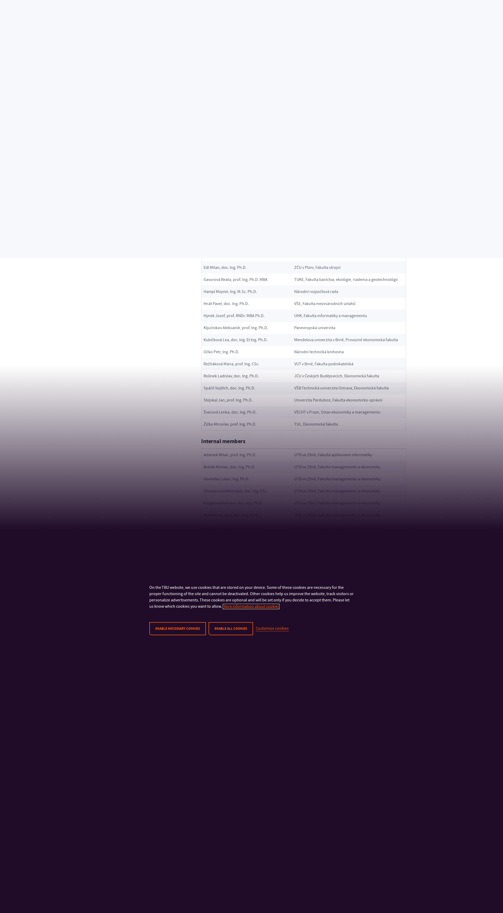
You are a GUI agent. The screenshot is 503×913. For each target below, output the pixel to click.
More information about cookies (251, 606)
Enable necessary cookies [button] (177, 628)
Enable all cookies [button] (231, 628)
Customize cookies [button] (272, 628)
